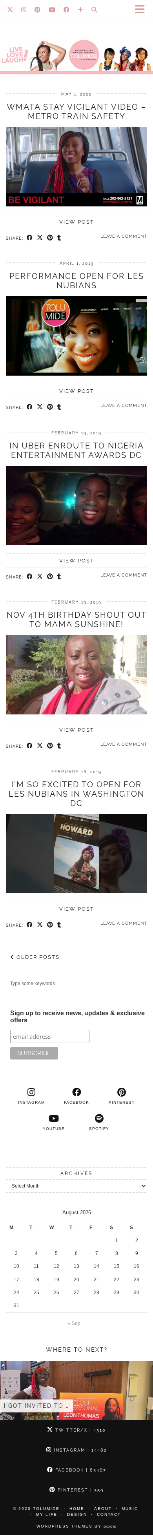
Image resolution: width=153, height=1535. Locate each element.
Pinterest (80, 1490)
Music (130, 1508)
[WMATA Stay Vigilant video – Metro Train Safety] (76, 205)
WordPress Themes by (76, 1526)
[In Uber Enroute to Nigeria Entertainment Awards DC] (76, 543)
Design (77, 1514)
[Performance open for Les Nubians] (76, 374)
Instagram (79, 1450)
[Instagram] (24, 9)
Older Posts (37, 957)
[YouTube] (52, 9)
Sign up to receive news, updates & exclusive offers (77, 1016)
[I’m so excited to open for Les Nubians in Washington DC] (76, 891)
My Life (46, 1514)
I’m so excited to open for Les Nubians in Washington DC (76, 794)
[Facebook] (67, 9)
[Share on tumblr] (59, 238)
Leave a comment (123, 236)
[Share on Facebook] (30, 238)
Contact (109, 1514)
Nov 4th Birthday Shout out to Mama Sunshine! (77, 619)
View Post (76, 222)
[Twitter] (10, 9)
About (103, 1508)
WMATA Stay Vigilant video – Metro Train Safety (76, 111)
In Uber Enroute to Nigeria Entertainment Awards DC (76, 450)
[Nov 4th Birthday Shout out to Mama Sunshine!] (76, 713)
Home (76, 1508)
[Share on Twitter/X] (40, 238)
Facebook (79, 1470)
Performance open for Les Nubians (76, 280)
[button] (142, 10)
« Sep (74, 1323)
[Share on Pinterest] (50, 238)
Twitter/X (79, 1430)
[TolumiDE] (76, 40)
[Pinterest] (38, 9)
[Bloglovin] (81, 9)
